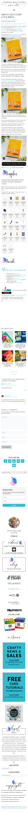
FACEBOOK (16, 278)
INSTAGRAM (16, 273)
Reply (25, 390)
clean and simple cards (13, 23)
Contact (24, 808)
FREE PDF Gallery (18, 279)
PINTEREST (24, 275)
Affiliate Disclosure (16, 808)
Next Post (14, 374)
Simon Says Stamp (17, 24)
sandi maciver (11, 24)
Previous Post (14, 371)
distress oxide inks (20, 23)
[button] (14, 10)
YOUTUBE (17, 276)
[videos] (14, 546)
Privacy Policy (6, 808)
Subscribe (14, 505)
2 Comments (23, 24)
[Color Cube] (14, 624)
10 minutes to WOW (4, 23)
